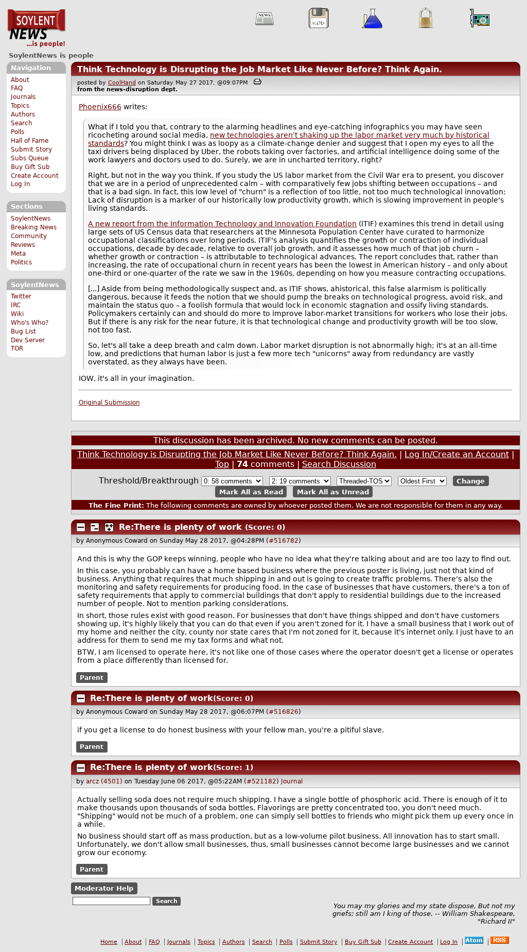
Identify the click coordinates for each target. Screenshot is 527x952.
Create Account (35, 175)
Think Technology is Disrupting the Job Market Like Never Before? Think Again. (259, 69)
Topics (20, 105)
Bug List (23, 331)
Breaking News (34, 227)
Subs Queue (29, 158)
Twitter (21, 296)
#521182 (261, 781)
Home (108, 942)
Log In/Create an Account (457, 454)
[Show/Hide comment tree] (94, 527)
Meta (18, 253)
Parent (91, 677)
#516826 (283, 711)
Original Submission (109, 402)
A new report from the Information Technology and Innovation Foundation (222, 224)
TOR (17, 348)
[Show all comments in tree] (109, 527)
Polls (17, 132)
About (20, 79)
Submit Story (31, 149)
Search (21, 123)
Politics (21, 262)
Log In (20, 184)
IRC (16, 305)
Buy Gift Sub (30, 167)
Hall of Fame (29, 140)
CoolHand (122, 82)
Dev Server (28, 340)
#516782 (283, 540)
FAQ (17, 88)
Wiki (17, 314)
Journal (292, 781)
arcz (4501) (104, 781)
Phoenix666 (100, 107)
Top (222, 464)
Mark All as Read (251, 491)
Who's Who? (29, 322)
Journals (23, 97)
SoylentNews (36, 28)
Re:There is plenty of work (180, 527)
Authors (23, 114)
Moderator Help (104, 888)
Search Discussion (339, 464)
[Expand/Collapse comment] (80, 527)
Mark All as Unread (333, 491)
